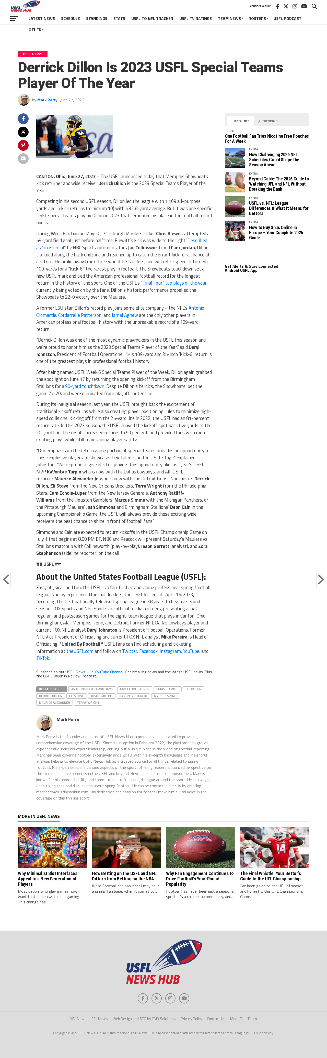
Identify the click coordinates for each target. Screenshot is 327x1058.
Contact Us (216, 1019)
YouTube (191, 651)
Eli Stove (76, 695)
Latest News (42, 18)
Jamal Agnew (125, 315)
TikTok (42, 658)
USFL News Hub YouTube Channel (94, 672)
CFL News (99, 1019)
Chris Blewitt (167, 689)
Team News (229, 18)
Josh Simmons (102, 695)
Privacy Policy (191, 1019)
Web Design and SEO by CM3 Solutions (144, 1019)
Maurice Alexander (54, 702)
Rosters (257, 18)
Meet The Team (243, 1019)
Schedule (70, 18)
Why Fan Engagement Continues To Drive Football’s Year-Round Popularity (200, 878)
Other (35, 30)
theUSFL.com (80, 651)
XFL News (78, 1019)
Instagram (170, 651)
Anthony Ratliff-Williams (92, 689)
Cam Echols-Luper (134, 689)
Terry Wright (88, 702)
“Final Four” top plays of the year (174, 282)
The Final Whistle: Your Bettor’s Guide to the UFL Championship (270, 876)
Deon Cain (193, 689)
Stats (119, 18)
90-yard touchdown (84, 386)
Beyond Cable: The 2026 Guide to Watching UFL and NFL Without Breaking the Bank (279, 184)
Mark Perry (47, 100)
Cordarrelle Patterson (79, 315)
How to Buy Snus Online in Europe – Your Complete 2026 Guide (276, 232)
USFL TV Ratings (195, 18)
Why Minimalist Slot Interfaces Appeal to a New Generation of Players (47, 878)
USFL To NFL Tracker (152, 18)
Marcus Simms (165, 695)
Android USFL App (241, 270)
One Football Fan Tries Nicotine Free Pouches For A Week (267, 138)
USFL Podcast (287, 18)
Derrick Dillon (50, 695)
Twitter (129, 651)
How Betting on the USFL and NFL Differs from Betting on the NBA (124, 876)
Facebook (148, 651)
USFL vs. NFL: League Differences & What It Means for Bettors (279, 208)
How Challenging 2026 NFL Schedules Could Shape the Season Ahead (274, 159)
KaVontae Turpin (133, 695)
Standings (96, 18)
